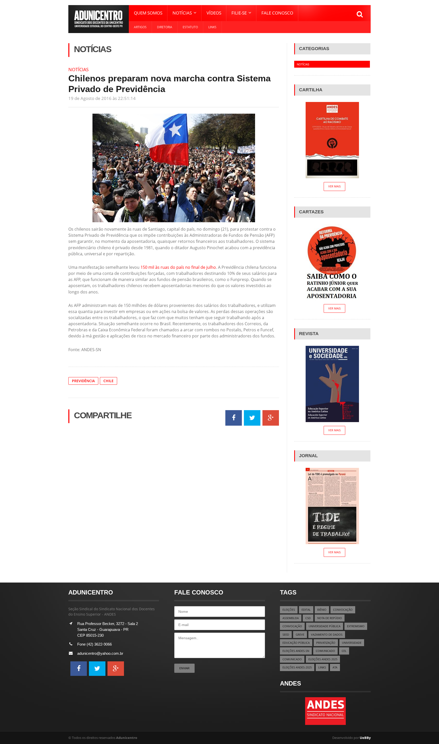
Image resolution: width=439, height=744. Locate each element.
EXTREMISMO (356, 626)
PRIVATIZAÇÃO (325, 643)
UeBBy (365, 737)
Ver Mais (334, 186)
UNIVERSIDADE (352, 643)
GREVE (300, 634)
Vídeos (214, 13)
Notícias (78, 69)
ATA (335, 667)
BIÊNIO (321, 610)
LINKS (322, 667)
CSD (308, 618)
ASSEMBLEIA (291, 618)
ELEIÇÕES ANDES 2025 (322, 659)
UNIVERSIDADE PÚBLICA (324, 626)
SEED (286, 634)
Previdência (83, 380)
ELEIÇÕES (289, 610)
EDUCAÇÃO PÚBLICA (296, 643)
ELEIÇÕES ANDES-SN (296, 651)
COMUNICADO (325, 651)
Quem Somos (148, 13)
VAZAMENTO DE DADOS (326, 634)
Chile (108, 380)
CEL (344, 651)
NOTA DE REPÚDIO (329, 618)
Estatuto (190, 27)
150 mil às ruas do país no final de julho (178, 267)
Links (212, 27)
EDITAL (306, 610)
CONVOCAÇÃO (343, 610)
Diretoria (164, 27)
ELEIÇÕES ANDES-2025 (297, 667)
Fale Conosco (277, 13)
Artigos (140, 27)
